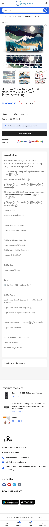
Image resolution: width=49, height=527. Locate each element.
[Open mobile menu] (3, 3)
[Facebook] (4, 484)
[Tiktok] (19, 484)
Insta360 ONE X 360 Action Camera (27, 393)
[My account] (46, 3)
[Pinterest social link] (14, 118)
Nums (14, 418)
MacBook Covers (32, 16)
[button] (4, 45)
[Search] (45, 10)
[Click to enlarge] (6, 64)
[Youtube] (9, 484)
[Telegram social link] (19, 118)
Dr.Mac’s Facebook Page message (17, 195)
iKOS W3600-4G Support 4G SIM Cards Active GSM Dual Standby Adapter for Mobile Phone (28, 406)
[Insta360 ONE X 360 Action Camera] (6, 395)
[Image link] (11, 502)
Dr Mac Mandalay (20, 517)
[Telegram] (14, 484)
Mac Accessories (15, 16)
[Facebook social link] (8, 118)
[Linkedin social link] (16, 118)
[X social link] (11, 118)
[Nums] (6, 420)
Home (4, 16)
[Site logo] (24, 3)
